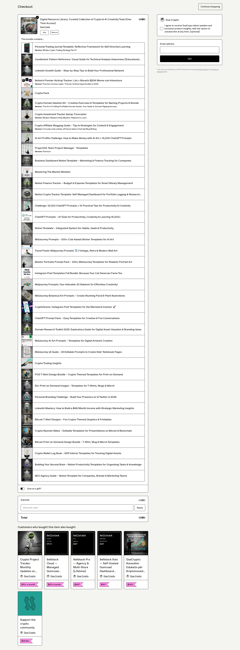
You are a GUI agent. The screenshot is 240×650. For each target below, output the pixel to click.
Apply (140, 507)
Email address (167, 44)
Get (190, 58)
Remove (55, 32)
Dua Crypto (45, 27)
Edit (44, 32)
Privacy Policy (203, 69)
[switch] (22, 488)
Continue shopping (210, 6)
